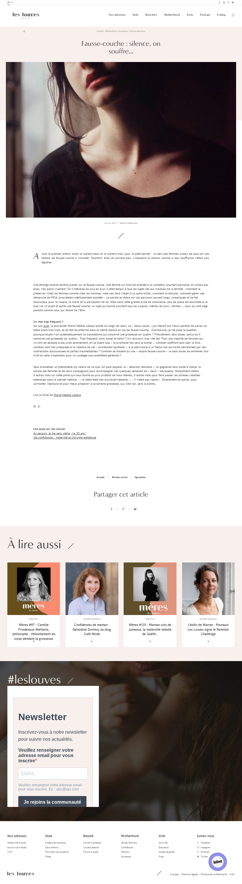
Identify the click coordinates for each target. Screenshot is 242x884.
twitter (134, 509)
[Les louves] (26, 15)
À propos (174, 874)
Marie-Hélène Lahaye (67, 395)
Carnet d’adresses (92, 842)
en (12, 2)
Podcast (205, 14)
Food (161, 856)
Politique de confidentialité (214, 874)
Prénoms (125, 851)
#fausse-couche (119, 477)
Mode (48, 856)
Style (135, 14)
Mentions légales (190, 874)
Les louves (20, 873)
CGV (232, 874)
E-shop (221, 14)
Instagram (223, 2)
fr (8, 2)
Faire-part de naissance (56, 851)
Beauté (88, 836)
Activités (163, 842)
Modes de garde (166, 851)
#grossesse (140, 477)
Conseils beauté (91, 847)
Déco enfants (51, 847)
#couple (100, 477)
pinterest (123, 509)
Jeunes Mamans (129, 842)
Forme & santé (90, 851)
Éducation (164, 847)
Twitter (232, 2)
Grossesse (126, 856)
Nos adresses (117, 14)
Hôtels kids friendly (17, 842)
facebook (111, 509)
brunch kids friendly (17, 847)
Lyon (9, 851)
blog (46, 326)
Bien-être (151, 14)
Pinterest (228, 2)
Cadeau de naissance (55, 842)
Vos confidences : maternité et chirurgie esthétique (64, 437)
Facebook (219, 2)
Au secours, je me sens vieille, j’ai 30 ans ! (59, 433)
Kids (190, 14)
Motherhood (172, 14)
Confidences (127, 847)
